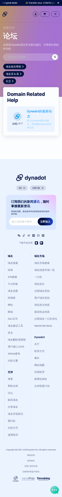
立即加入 (45, 221)
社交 (8, 81)
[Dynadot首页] (5, 14)
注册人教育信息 (31, 466)
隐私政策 (31, 455)
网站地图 (39, 365)
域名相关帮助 (13, 66)
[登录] (35, 14)
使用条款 (31, 460)
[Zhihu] (43, 235)
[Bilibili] (38, 235)
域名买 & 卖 (12, 73)
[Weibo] (29, 235)
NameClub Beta (43, 325)
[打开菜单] (55, 14)
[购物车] (45, 14)
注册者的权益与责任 (31, 471)
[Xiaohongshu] (33, 235)
